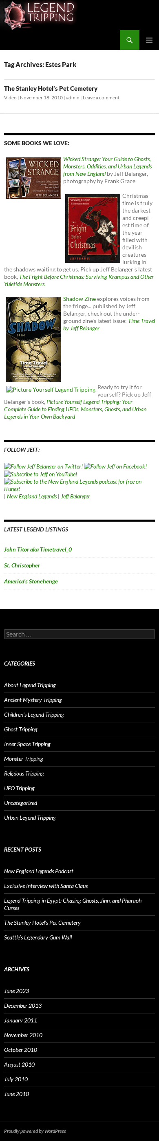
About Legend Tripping (30, 684)
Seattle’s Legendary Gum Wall (38, 937)
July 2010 (16, 1079)
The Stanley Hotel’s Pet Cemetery (50, 88)
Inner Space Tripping (27, 743)
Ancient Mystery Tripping (33, 699)
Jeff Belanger (75, 496)
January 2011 (20, 1020)
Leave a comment (101, 97)
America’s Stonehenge (31, 581)
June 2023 (16, 990)
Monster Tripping (23, 758)
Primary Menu (149, 40)
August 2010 (19, 1064)
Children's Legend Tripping (34, 714)
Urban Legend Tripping (30, 817)
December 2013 (23, 1005)
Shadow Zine (79, 298)
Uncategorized (20, 802)
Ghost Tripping (21, 729)
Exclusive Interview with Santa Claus (46, 885)
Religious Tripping (24, 773)
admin (73, 97)
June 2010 (16, 1093)
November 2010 (23, 1034)
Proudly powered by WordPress (35, 1131)
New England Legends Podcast (38, 871)
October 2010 (20, 1049)
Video (10, 97)
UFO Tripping (19, 788)
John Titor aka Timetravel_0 (38, 549)
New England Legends (32, 496)
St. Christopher (22, 565)
